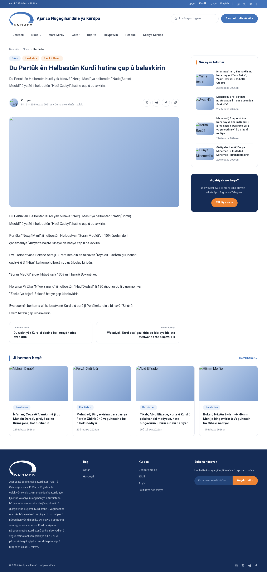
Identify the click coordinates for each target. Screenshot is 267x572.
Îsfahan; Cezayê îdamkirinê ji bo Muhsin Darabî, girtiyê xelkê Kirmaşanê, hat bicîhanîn (36, 419)
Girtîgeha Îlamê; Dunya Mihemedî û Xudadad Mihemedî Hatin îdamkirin (232, 151)
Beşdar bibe (245, 481)
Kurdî (202, 4)
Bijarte (91, 35)
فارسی (213, 4)
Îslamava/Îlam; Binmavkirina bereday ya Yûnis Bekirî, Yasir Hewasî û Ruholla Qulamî (234, 77)
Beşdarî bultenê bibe (239, 18)
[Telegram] (250, 4)
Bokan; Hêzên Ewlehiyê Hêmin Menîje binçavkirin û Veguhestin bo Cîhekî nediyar (227, 419)
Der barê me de (148, 470)
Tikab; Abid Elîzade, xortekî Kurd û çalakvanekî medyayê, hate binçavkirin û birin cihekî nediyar (165, 419)
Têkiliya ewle (224, 202)
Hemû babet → (248, 358)
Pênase (130, 35)
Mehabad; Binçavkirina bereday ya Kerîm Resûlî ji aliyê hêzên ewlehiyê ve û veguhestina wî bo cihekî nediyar (232, 126)
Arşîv (142, 483)
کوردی (192, 4)
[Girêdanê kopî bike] (175, 103)
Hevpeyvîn (111, 35)
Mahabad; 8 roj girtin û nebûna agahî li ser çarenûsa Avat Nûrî (234, 101)
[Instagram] (238, 4)
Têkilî (142, 477)
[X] (244, 4)
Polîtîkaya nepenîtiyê (151, 490)
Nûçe (34, 35)
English (224, 4)
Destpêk (18, 35)
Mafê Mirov (56, 35)
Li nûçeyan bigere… (191, 18)
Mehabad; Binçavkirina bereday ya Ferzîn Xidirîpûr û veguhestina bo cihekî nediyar (102, 419)
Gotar (76, 35)
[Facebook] (256, 4)
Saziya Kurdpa (153, 35)
